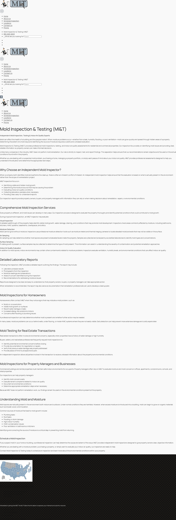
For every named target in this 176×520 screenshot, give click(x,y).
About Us (7, 18)
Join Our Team (9, 509)
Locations (7, 23)
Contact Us (8, 25)
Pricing (6, 28)
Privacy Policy (38, 519)
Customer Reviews (11, 512)
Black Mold (8, 496)
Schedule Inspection (11, 21)
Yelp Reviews (8, 515)
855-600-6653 (9, 34)
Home (6, 16)
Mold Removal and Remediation (15, 491)
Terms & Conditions (47, 519)
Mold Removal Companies (13, 494)
